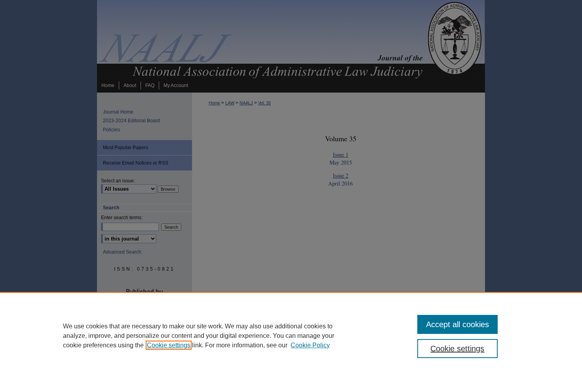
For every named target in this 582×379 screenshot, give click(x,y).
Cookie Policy (310, 345)
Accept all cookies (457, 324)
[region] (291, 335)
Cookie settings (168, 345)
